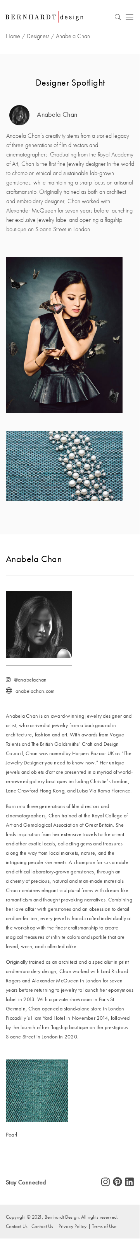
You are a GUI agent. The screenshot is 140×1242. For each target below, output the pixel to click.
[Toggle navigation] (129, 17)
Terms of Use (104, 1226)
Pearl (11, 1134)
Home (13, 36)
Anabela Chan (56, 115)
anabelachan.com (35, 691)
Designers (38, 36)
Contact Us (42, 1226)
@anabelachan (30, 679)
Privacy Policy (72, 1226)
